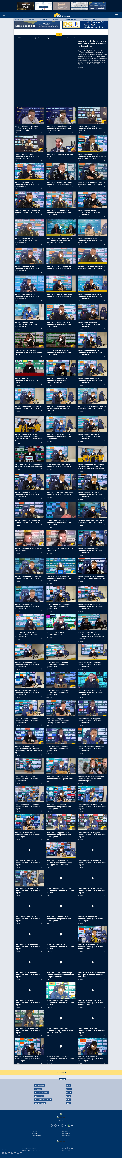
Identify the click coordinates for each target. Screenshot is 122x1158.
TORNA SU (61, 1072)
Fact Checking (66, 1135)
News (28, 38)
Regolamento (66, 1130)
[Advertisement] (60, 88)
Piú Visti (67, 38)
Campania (85, 19)
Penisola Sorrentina (70, 19)
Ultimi (20, 38)
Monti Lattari (43, 19)
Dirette (58, 38)
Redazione (34, 1132)
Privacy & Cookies (36, 1135)
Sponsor (76, 38)
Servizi (33, 1130)
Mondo (95, 19)
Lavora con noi (66, 1133)
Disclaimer (34, 1133)
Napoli (49, 38)
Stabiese (31, 19)
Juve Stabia (38, 38)
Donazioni (65, 1132)
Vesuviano (56, 19)
